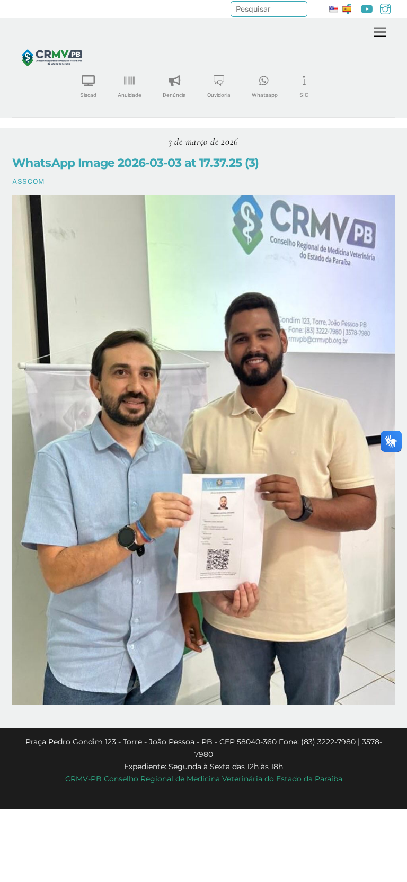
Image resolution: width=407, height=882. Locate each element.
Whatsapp (265, 95)
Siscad (88, 95)
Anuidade (129, 95)
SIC (303, 95)
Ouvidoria (219, 95)
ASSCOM (28, 181)
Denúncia (174, 95)
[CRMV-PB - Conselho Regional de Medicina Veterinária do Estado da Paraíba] (52, 92)
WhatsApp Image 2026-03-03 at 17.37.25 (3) (135, 162)
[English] (333, 9)
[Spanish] (346, 9)
